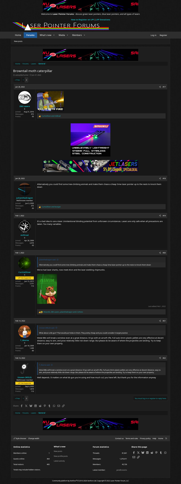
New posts (18, 41)
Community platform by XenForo (74, 481)
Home (18, 35)
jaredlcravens (121, 470)
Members (77, 35)
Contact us (119, 438)
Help (154, 438)
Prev (18, 80)
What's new (45, 35)
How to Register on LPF (82, 19)
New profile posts (61, 456)
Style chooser (20, 438)
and (51, 116)
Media (62, 35)
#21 (164, 321)
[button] (54, 35)
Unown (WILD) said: (47, 328)
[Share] (160, 86)
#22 (164, 358)
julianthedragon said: (47, 259)
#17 (164, 87)
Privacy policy (145, 438)
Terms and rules (131, 438)
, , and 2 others (63, 312)
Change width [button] (33, 438)
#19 (164, 215)
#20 (164, 253)
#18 (164, 178)
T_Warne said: (44, 365)
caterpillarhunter (21, 75)
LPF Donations (103, 19)
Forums (30, 35)
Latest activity (59, 461)
